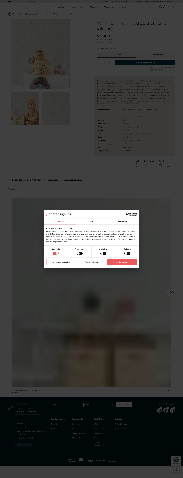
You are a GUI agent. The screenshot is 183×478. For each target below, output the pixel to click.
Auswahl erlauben (91, 262)
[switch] (80, 253)
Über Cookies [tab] (123, 221)
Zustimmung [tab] (59, 221)
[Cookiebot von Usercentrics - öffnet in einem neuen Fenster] (127, 214)
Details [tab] (91, 221)
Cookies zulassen (121, 262)
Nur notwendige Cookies (61, 262)
